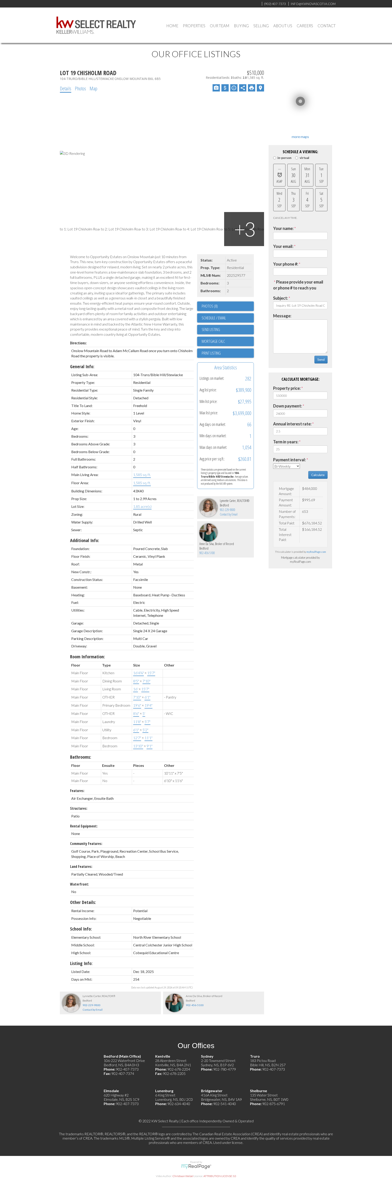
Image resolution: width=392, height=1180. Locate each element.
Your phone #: (285, 264)
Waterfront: (79, 884)
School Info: (81, 929)
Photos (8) (210, 306)
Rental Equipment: (84, 826)
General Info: (82, 366)
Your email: (283, 246)
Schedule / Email (214, 318)
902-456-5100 (207, 553)
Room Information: (87, 657)
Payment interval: (289, 459)
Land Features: (81, 866)
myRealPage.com (316, 551)
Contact (327, 25)
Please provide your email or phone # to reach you (298, 284)
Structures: (78, 808)
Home (172, 25)
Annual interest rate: (292, 423)
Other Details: (83, 902)
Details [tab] (65, 88)
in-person (284, 157)
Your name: (283, 228)
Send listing (211, 329)
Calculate (318, 475)
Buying (241, 25)
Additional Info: (84, 540)
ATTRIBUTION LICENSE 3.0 (219, 1176)
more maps (300, 136)
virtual (304, 157)
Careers (305, 25)
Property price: (287, 388)
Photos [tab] (80, 88)
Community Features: (86, 843)
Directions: (78, 343)
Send (321, 359)
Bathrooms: (80, 757)
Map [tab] (93, 88)
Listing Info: (81, 963)
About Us (282, 25)
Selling (261, 25)
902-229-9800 (227, 510)
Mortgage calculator (228, 341)
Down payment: (287, 405)
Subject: (280, 298)
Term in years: (285, 441)
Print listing (211, 353)
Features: (77, 790)
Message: (282, 315)
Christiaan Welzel (182, 1176)
